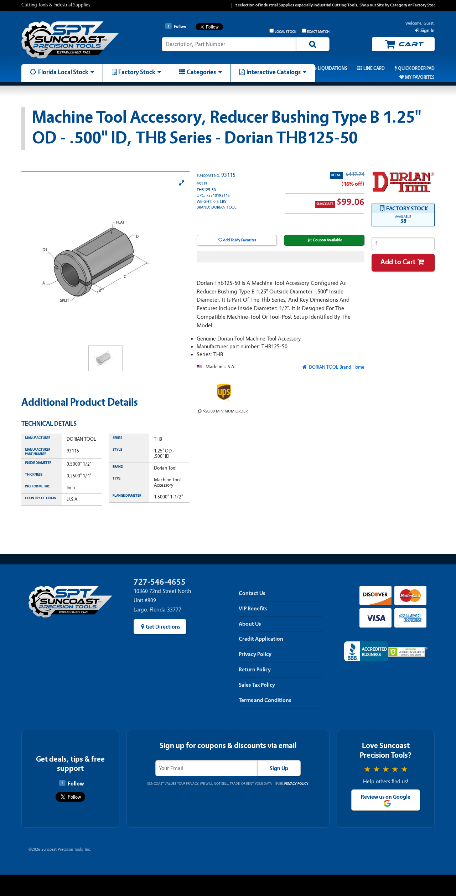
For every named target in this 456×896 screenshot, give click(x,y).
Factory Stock (136, 72)
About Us (250, 624)
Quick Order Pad (416, 68)
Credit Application (261, 639)
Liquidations (332, 68)
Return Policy (255, 669)
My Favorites (420, 77)
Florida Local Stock (63, 72)
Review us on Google (385, 797)
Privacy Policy (255, 654)
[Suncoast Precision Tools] (70, 40)
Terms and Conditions (265, 700)
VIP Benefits (253, 608)
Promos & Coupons (280, 68)
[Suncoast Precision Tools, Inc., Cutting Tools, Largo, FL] (366, 653)
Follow (76, 783)
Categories (201, 72)
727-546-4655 (160, 582)
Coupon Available (327, 240)
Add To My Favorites (239, 240)
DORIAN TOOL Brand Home (336, 367)
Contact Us (252, 593)
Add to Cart (398, 262)
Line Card (373, 68)
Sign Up (279, 768)
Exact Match (318, 32)
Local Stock (285, 32)
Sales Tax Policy (257, 685)
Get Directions (163, 627)
